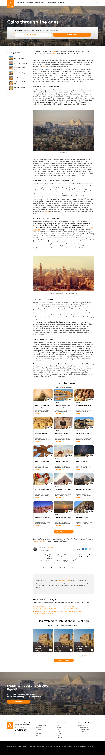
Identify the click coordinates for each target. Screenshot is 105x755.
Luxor (47, 211)
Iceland (58, 731)
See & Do (66, 567)
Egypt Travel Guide (63, 660)
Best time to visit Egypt (71, 608)
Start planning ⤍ (18, 701)
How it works (21, 2)
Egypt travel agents (64, 580)
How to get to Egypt (70, 606)
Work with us (39, 733)
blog (20, 43)
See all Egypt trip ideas (63, 531)
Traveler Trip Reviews (83, 727)
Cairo (53, 53)
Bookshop (61, 2)
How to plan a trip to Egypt (72, 611)
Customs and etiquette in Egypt (43, 613)
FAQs (37, 731)
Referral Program (82, 731)
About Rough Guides (41, 725)
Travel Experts (51, 2)
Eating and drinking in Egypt (41, 606)
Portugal (59, 727)
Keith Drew (49, 547)
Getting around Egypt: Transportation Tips (46, 608)
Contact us (38, 729)
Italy (58, 725)
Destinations (39, 2)
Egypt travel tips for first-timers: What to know (47, 611)
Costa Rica (59, 733)
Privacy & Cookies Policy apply (78, 743)
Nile (44, 66)
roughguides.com (12, 43)
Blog (37, 735)
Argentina (59, 737)
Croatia (58, 729)
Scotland (59, 735)
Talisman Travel (38, 541)
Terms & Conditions (66, 743)
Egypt (54, 51)
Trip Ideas (30, 2)
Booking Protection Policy (84, 729)
